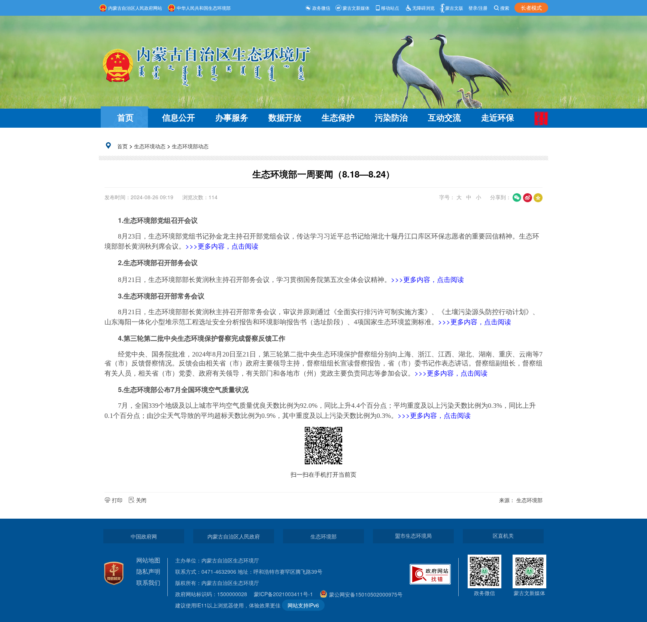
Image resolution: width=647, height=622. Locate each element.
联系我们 (148, 582)
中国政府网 (144, 536)
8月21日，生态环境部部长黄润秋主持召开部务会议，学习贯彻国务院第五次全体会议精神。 (284, 279)
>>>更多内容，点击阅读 (221, 246)
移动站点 (390, 7)
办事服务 (231, 117)
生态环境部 (323, 536)
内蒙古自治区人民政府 (233, 536)
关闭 (141, 500)
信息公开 (178, 117)
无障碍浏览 (423, 7)
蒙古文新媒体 (356, 7)
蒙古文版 (454, 7)
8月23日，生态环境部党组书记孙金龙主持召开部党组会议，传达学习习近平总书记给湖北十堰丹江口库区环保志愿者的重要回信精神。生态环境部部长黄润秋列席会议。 (321, 242)
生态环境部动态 (190, 146)
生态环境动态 (149, 146)
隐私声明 (148, 571)
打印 (117, 500)
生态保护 (338, 117)
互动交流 (444, 117)
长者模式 (531, 7)
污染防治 (391, 117)
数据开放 (284, 117)
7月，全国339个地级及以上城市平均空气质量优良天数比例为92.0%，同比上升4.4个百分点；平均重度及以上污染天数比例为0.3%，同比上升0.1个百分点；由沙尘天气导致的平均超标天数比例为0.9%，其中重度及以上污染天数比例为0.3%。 (320, 411)
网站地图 (148, 560)
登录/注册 (477, 7)
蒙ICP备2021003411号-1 (285, 594)
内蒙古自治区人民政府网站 (135, 7)
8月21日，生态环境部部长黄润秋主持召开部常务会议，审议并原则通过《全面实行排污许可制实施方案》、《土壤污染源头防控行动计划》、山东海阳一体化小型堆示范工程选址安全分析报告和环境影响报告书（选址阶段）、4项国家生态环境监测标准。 (321, 317)
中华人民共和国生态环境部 (204, 7)
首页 (125, 117)
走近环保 (497, 117)
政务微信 (321, 7)
